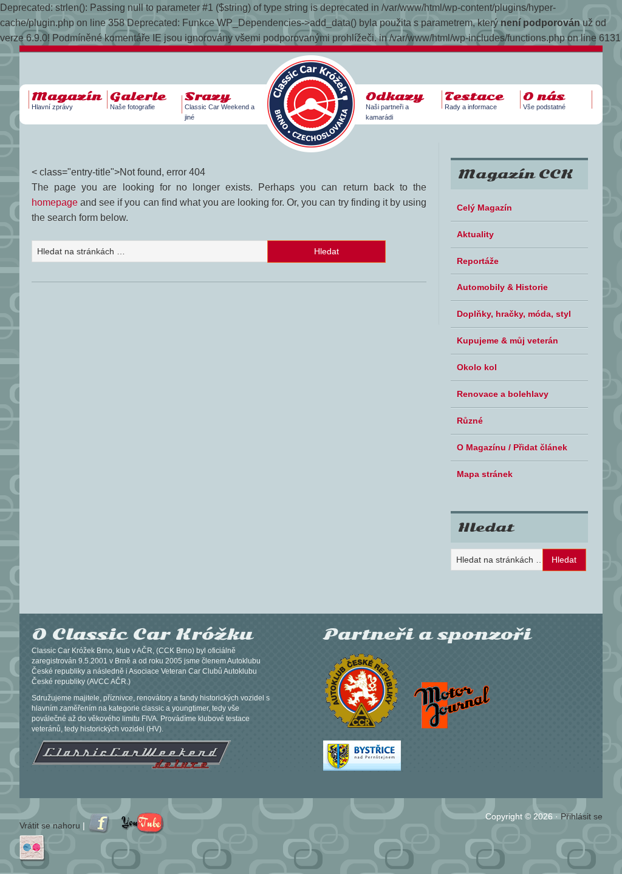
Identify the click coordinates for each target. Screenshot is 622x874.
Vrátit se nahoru (49, 825)
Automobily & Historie (502, 287)
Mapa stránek (485, 474)
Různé (470, 420)
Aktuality (475, 234)
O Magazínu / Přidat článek (512, 447)
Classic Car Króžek (317, 94)
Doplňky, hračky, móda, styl (514, 314)
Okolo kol (477, 367)
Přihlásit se (582, 816)
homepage (55, 202)
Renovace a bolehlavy (503, 394)
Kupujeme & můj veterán (507, 340)
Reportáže (478, 261)
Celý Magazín (484, 207)
